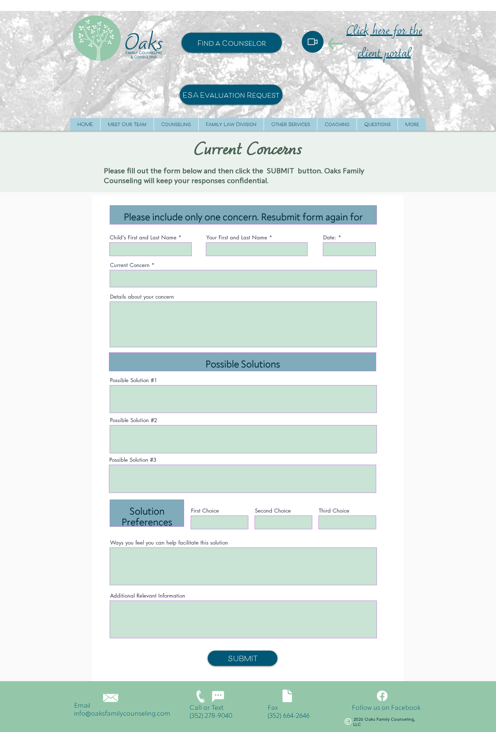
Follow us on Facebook (386, 708)
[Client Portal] (313, 42)
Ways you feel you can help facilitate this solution (169, 542)
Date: (329, 237)
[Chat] (218, 696)
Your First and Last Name (236, 237)
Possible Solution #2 (133, 420)
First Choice (205, 510)
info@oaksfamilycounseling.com (122, 714)
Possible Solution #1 (133, 380)
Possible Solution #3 (132, 459)
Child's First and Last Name (143, 237)
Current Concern (130, 265)
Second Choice (273, 510)
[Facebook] (382, 696)
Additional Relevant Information (147, 595)
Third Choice (334, 510)
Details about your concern (142, 296)
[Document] (287, 696)
